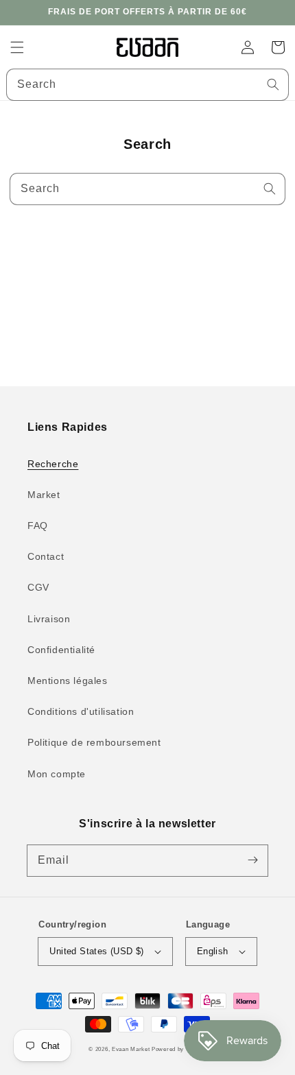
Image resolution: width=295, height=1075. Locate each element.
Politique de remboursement (94, 742)
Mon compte (56, 773)
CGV (38, 587)
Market (43, 494)
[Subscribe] (252, 860)
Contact (45, 556)
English (212, 951)
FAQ (37, 525)
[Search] (273, 84)
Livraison (48, 618)
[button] (17, 47)
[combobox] (147, 84)
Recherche (52, 463)
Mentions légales (67, 680)
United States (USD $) (96, 951)
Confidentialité (61, 649)
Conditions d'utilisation (80, 711)
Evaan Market (132, 1049)
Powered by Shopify (179, 1049)
